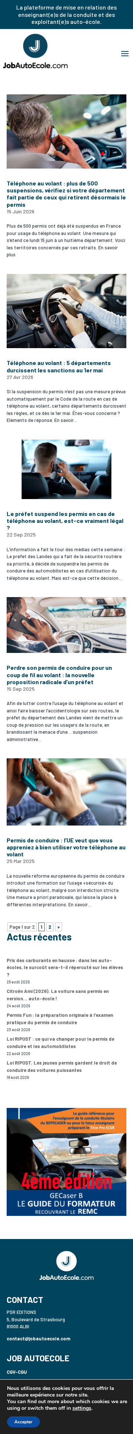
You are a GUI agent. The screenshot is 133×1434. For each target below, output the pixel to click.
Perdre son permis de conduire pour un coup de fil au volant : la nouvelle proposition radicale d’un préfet (59, 674)
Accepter (23, 1422)
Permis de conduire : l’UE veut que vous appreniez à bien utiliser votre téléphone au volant (66, 847)
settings (81, 1408)
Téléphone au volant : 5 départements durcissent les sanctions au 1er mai (59, 366)
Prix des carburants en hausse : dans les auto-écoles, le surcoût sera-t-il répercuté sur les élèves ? (65, 967)
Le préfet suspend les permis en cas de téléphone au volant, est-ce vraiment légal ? (65, 520)
